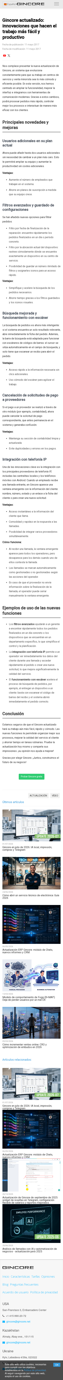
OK (56, 1364)
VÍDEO (55, 795)
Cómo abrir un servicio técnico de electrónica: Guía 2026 (30, 896)
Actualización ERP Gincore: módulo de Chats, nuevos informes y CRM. (27, 951)
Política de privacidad (35, 1370)
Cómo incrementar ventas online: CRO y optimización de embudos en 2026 (24, 1046)
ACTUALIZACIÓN (38, 795)
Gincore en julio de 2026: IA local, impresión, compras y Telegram (27, 848)
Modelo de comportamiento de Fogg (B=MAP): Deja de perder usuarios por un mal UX (28, 998)
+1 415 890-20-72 (16, 1316)
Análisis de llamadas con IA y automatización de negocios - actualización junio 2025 (29, 1250)
